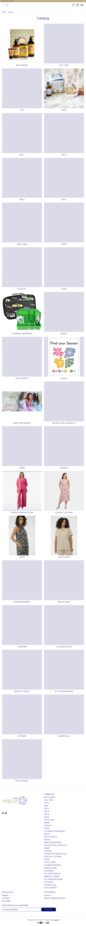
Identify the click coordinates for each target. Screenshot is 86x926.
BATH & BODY (22, 65)
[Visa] (44, 923)
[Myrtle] (5, 5)
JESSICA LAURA (64, 602)
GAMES (64, 244)
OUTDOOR (22, 736)
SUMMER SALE (64, 736)
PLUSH (64, 289)
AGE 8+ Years (22, 244)
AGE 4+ (22, 199)
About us (47, 895)
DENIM (22, 468)
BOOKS (64, 334)
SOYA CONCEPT (22, 781)
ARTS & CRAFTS (22, 378)
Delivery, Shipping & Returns (55, 898)
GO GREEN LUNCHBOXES (22, 334)
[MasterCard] (41, 923)
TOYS (22, 110)
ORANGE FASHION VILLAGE (22, 513)
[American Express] (47, 923)
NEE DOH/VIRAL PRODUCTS (64, 423)
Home (4, 12)
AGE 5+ (64, 199)
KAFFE (22, 557)
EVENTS (64, 378)
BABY (64, 110)
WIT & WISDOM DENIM (64, 691)
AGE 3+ (64, 155)
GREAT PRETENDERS (22, 423)
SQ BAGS (64, 468)
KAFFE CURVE (64, 557)
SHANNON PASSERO (22, 602)
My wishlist (6, 901)
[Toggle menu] (82, 5)
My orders (6, 898)
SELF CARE (63, 65)
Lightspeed (55, 920)
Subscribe (48, 910)
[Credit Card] (37, 923)
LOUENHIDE (22, 647)
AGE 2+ (22, 155)
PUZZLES (22, 289)
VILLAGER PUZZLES (64, 647)
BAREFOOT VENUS (22, 691)
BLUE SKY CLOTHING (64, 513)
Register (5, 895)
